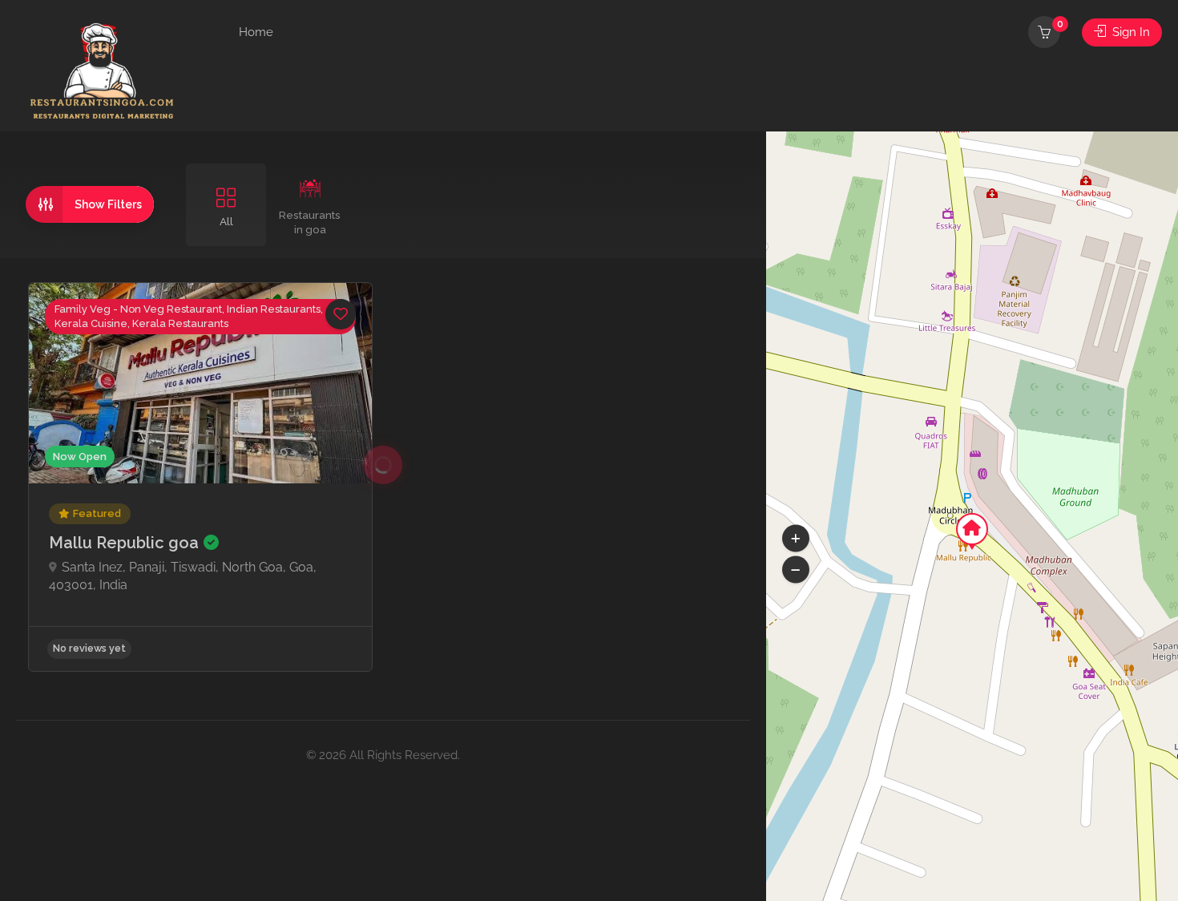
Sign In (1129, 32)
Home (256, 32)
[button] (795, 570)
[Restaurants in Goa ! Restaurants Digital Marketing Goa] (106, 70)
